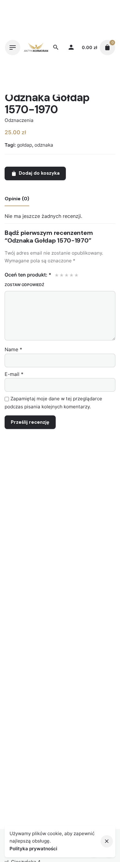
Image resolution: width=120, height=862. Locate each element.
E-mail (14, 374)
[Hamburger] (12, 47)
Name (13, 349)
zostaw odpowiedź (24, 284)
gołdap (24, 145)
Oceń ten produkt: (28, 275)
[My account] (71, 47)
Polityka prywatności (33, 849)
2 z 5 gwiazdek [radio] (61, 275)
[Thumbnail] (36, 47)
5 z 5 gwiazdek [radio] (76, 275)
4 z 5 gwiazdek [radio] (71, 275)
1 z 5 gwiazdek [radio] (56, 275)
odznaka (43, 145)
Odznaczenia (19, 120)
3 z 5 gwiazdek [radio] (66, 275)
